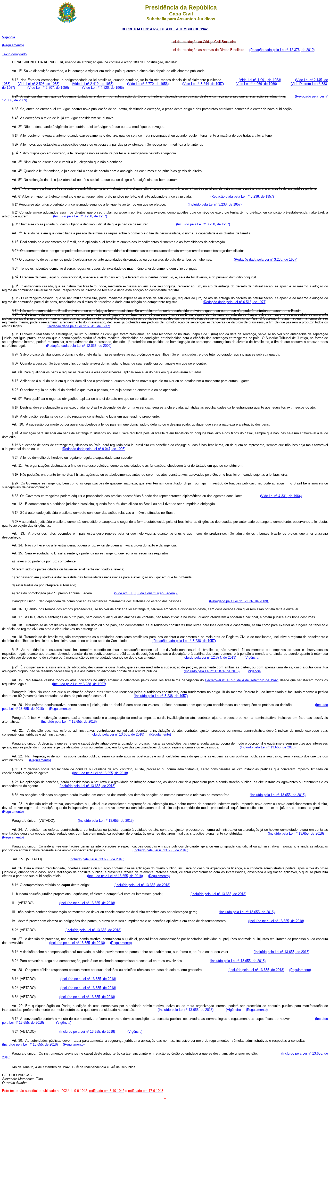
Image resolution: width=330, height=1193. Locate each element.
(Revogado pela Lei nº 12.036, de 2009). (239, 601)
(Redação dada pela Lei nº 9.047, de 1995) (93, 449)
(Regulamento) (13, 45)
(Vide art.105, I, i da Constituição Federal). (146, 593)
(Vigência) (233, 1010)
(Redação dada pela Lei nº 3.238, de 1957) (242, 196)
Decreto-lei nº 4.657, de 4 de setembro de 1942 (241, 680)
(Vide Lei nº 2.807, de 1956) (48, 88)
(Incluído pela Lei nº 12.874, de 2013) (208, 657)
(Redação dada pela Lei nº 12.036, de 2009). (79, 346)
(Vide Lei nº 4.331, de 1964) (281, 496)
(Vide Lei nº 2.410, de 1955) (92, 84)
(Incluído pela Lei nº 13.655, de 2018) (69, 721)
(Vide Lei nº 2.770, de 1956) (148, 84)
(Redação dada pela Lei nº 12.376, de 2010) (282, 50)
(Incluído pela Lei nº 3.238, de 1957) (215, 204)
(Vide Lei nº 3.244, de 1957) (203, 84)
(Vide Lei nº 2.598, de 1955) (38, 84)
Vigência (8, 37)
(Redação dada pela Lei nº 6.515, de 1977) (234, 302)
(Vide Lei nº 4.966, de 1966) (256, 84)
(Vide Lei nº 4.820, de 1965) (103, 88)
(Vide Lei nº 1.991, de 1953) (260, 80)
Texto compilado (14, 54)
